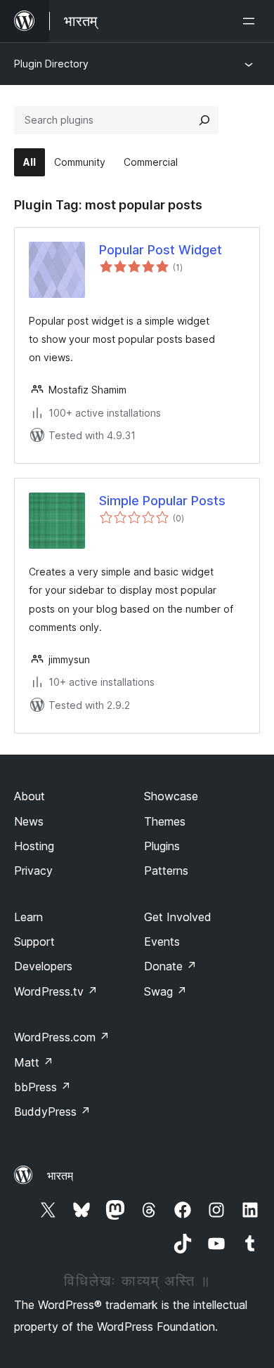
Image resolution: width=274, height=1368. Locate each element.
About (29, 796)
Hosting (34, 846)
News (29, 821)
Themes (164, 821)
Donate (170, 966)
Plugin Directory (51, 64)
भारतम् (60, 1175)
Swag (165, 991)
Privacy (33, 871)
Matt (33, 1062)
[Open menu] (251, 21)
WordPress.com (62, 1037)
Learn (28, 917)
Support (34, 941)
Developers (43, 966)
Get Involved (177, 917)
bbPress (42, 1087)
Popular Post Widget (160, 249)
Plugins (162, 846)
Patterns (166, 871)
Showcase (171, 796)
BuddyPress (52, 1112)
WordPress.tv (56, 991)
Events (162, 941)
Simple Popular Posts (162, 500)
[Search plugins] (204, 120)
